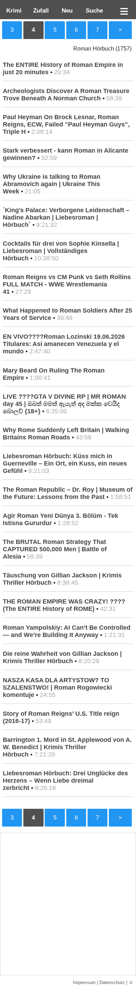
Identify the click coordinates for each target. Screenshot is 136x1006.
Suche (92, 10)
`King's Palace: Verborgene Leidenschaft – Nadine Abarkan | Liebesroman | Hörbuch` (66, 217)
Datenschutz (112, 982)
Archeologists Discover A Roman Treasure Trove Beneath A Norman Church (66, 94)
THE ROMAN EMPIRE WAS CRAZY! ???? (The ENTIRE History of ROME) (64, 605)
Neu (66, 10)
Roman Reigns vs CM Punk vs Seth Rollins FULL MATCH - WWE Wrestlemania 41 (67, 284)
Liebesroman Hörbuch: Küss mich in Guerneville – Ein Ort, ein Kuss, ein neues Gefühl (65, 463)
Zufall (40, 10)
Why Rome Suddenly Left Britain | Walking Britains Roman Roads (66, 434)
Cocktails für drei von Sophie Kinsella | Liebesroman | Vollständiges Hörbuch (61, 251)
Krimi (12, 10)
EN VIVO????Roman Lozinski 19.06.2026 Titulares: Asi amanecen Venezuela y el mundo (64, 344)
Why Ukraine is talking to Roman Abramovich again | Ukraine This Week (51, 184)
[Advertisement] (68, 904)
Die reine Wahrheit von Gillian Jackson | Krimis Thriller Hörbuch (62, 657)
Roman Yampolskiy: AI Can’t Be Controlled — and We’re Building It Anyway (66, 631)
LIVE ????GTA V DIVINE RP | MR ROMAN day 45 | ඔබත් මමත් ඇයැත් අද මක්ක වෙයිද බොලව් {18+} (64, 404)
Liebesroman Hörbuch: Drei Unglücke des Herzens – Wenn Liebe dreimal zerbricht (65, 780)
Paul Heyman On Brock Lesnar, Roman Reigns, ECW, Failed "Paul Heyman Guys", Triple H (66, 124)
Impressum (84, 982)
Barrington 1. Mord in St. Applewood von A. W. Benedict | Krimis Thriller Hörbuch (67, 747)
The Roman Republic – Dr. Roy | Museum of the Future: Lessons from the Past (68, 493)
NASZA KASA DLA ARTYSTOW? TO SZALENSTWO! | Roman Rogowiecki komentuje (57, 687)
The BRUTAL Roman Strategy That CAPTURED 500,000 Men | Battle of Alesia (55, 549)
